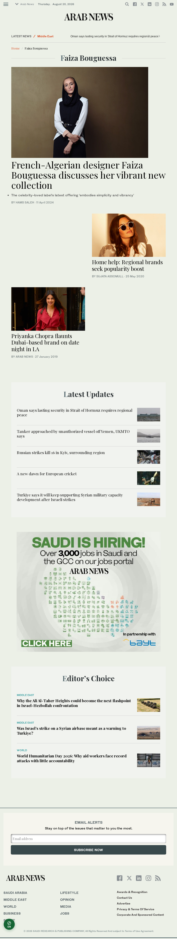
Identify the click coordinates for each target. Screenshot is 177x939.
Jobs (64, 913)
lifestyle (69, 893)
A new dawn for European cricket (47, 473)
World (22, 750)
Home (15, 48)
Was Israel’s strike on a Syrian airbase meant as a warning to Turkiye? (71, 730)
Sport (9, 920)
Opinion (67, 899)
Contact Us (124, 897)
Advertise (123, 903)
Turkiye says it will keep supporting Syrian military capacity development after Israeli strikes (70, 497)
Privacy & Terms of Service (135, 909)
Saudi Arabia (15, 893)
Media (65, 906)
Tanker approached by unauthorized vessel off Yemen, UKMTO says (73, 433)
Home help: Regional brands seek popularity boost (127, 265)
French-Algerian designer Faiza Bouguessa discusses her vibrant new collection (88, 175)
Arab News (27, 4)
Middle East (45, 36)
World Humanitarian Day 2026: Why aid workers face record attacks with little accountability (72, 758)
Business (12, 913)
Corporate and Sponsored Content (140, 914)
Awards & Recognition (132, 892)
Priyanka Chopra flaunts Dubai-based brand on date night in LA (45, 342)
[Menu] (5, 4)
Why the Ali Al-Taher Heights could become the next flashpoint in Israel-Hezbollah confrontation (74, 703)
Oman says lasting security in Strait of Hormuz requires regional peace (114, 36)
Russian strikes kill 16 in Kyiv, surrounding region (61, 452)
